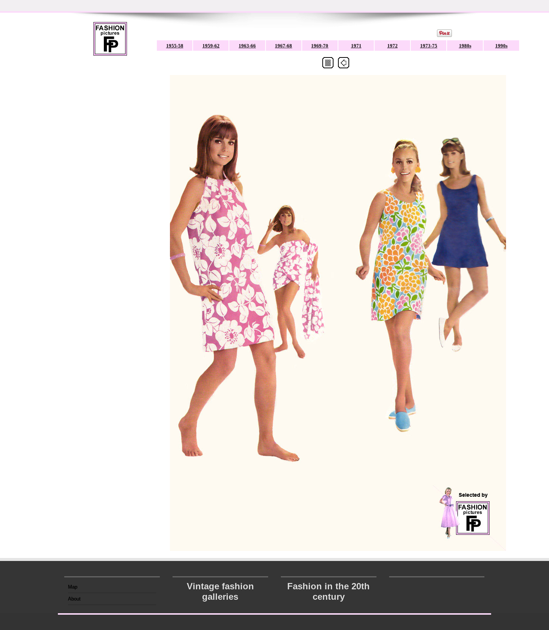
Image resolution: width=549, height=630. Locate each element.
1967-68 (283, 46)
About (74, 599)
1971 (356, 46)
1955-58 (174, 46)
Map (72, 587)
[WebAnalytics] (437, 584)
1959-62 (211, 46)
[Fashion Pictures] (110, 43)
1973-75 (428, 46)
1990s (501, 46)
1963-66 (247, 46)
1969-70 (319, 46)
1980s (465, 46)
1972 (392, 46)
